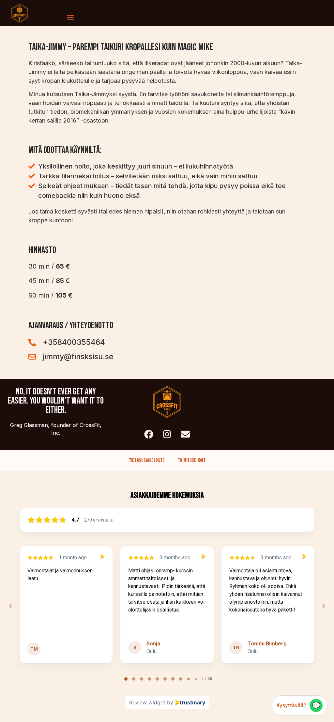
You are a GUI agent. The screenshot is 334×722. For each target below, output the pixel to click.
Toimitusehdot (191, 460)
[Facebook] (149, 434)
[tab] (126, 679)
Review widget (147, 702)
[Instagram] (167, 434)
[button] (70, 17)
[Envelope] (185, 434)
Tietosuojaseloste (147, 460)
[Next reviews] (323, 606)
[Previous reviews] (10, 606)
